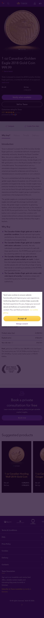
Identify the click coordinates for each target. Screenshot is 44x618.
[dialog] (22, 309)
